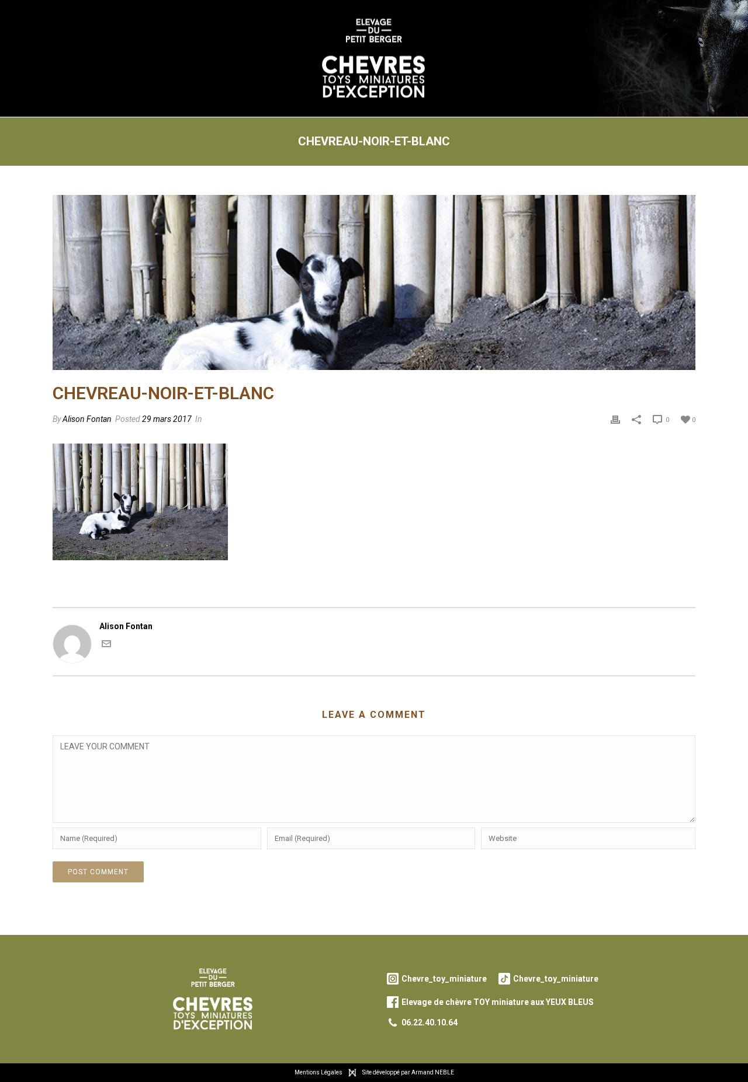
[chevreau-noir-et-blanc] (374, 282)
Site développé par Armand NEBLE (408, 1072)
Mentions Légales (318, 1072)
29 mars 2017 (167, 419)
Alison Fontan (87, 419)
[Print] (615, 419)
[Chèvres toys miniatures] (374, 58)
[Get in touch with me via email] (106, 645)
